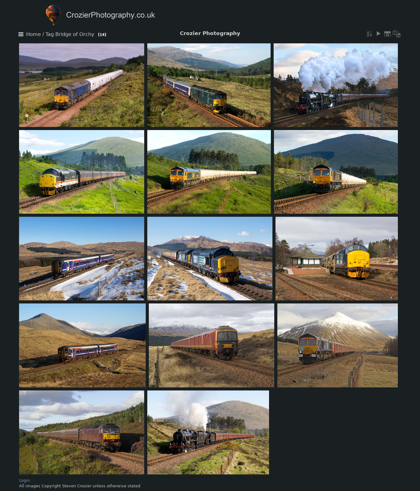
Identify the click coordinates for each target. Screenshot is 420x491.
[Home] (112, 15)
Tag (50, 34)
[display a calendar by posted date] (387, 34)
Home (33, 34)
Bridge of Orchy (74, 34)
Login (24, 480)
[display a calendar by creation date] (397, 34)
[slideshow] (378, 34)
